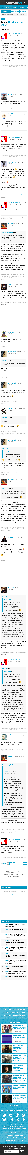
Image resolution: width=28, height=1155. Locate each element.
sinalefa (10, 735)
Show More (13, 1105)
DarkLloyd (11, 537)
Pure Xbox (20, 1132)
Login (12, 894)
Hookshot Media (12, 1125)
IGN (13, 1138)
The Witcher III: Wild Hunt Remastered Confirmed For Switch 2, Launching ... (15, 936)
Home (3, 14)
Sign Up (18, 894)
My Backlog (3, 304)
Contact (13, 1012)
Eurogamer (19, 1138)
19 (25, 756)
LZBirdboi (5, 449)
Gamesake (11, 332)
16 (25, 587)
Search (24, 11)
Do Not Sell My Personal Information (17, 1128)
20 (25, 839)
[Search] (25, 2)
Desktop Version (19, 1018)
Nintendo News (6, 1138)
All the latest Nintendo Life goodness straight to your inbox (14, 1147)
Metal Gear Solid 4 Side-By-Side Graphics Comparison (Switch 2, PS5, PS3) (15, 955)
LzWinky (10, 408)
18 (25, 735)
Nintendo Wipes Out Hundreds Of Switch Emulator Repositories (15, 972)
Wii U (12, 14)
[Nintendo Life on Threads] (17, 1120)
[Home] (2, 7)
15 (25, 537)
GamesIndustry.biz (10, 1140)
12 (25, 408)
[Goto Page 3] (14, 863)
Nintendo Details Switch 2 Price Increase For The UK (15, 977)
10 (25, 351)
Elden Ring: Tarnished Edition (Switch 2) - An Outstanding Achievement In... (15, 949)
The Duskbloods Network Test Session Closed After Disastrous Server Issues (15, 962)
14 (25, 479)
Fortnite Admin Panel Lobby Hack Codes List (15, 925)
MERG (10, 94)
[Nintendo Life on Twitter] (24, 1115)
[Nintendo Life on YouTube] (11, 1115)
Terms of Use (7, 1015)
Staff (14, 1009)
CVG (18, 1140)
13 (25, 440)
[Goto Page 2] (10, 863)
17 (25, 659)
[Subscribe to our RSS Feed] (4, 1115)
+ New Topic (15, 11)
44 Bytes (19, 1126)
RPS (22, 1140)
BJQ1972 (10, 114)
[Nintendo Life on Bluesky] (4, 1120)
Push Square (6, 302)
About (9, 1009)
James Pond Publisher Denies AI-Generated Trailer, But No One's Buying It (15, 942)
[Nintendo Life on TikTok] (17, 1115)
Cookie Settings (8, 1018)
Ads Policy (16, 1015)
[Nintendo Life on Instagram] (11, 1120)
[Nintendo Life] (14, 2)
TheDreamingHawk (14, 33)
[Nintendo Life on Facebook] (24, 1120)
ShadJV (10, 224)
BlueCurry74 (12, 162)
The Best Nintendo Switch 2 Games (14, 967)
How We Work (21, 1009)
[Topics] (2, 2)
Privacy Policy (21, 1012)
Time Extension (9, 1135)
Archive (22, 1015)
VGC (25, 1138)
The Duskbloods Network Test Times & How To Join (15, 930)
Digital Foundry (19, 1135)
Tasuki (10, 284)
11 (25, 383)
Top (5, 1009)
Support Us (6, 1012)
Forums (4, 12)
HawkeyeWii (12, 351)
